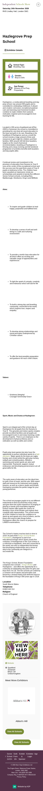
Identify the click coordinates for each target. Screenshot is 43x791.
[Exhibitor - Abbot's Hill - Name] (21, 707)
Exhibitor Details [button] (14, 50)
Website (10, 663)
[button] (38, 5)
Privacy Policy (21, 777)
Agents (37, 754)
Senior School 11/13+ (9, 756)
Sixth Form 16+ (15, 756)
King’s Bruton (27, 565)
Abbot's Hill (21, 721)
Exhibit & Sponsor (22, 756)
